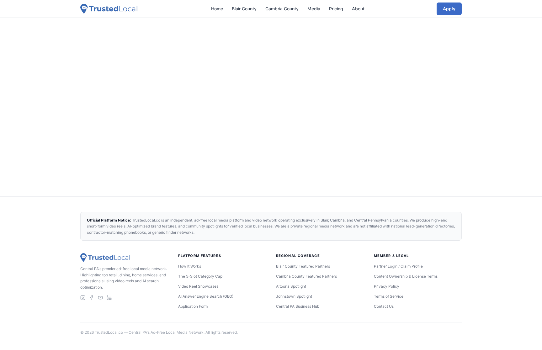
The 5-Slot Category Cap (200, 276)
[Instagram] (82, 297)
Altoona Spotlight (291, 286)
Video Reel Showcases (198, 286)
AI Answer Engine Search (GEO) (205, 296)
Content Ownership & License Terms (406, 276)
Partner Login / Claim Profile (398, 266)
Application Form (193, 306)
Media (313, 8)
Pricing (336, 8)
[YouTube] (100, 297)
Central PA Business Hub (297, 306)
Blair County (244, 8)
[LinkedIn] (109, 297)
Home (217, 8)
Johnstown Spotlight (294, 296)
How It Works (189, 266)
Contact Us (384, 306)
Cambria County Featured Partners (306, 276)
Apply (449, 8)
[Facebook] (91, 297)
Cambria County (282, 8)
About (358, 8)
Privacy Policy (386, 286)
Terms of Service (388, 296)
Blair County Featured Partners (303, 266)
